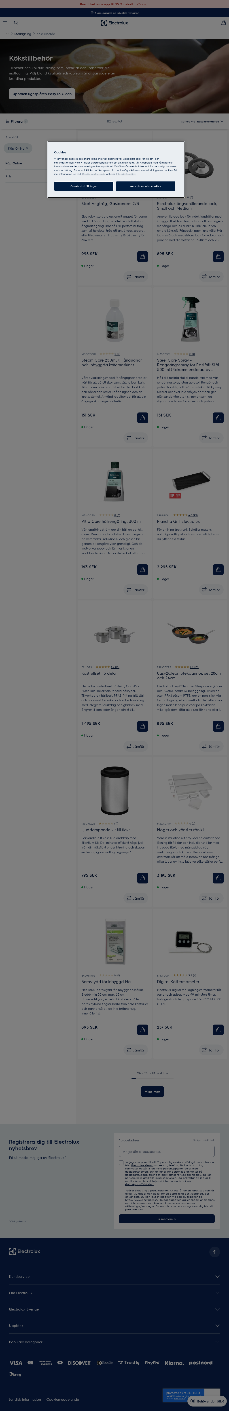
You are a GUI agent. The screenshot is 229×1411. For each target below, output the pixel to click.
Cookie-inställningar (83, 186)
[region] (116, 169)
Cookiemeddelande (94, 174)
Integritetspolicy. (126, 174)
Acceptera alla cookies (145, 186)
